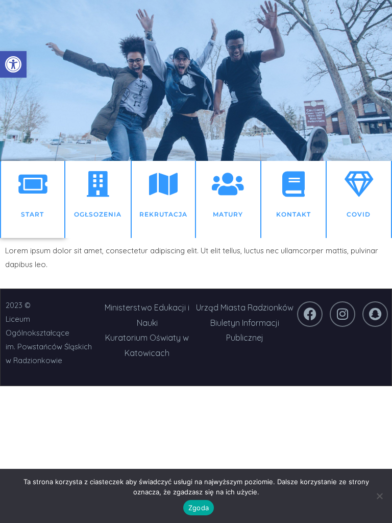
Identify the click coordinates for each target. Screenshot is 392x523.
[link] (13, 64)
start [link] (32, 214)
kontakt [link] (293, 214)
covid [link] (359, 214)
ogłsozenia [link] (97, 214)
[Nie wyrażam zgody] (379, 496)
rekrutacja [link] (163, 214)
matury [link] (228, 214)
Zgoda (198, 508)
